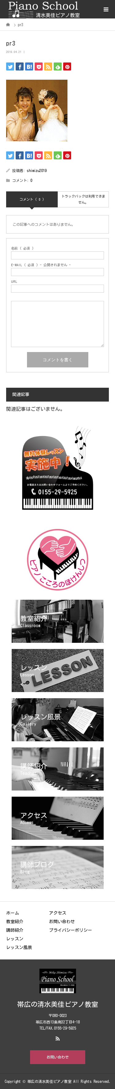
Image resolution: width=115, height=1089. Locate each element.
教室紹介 (14, 921)
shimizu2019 (37, 170)
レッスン (14, 939)
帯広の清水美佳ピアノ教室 (57, 1004)
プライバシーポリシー (70, 930)
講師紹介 (14, 930)
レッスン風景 (19, 947)
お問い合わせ (62, 921)
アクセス (57, 913)
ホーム (12, 913)
